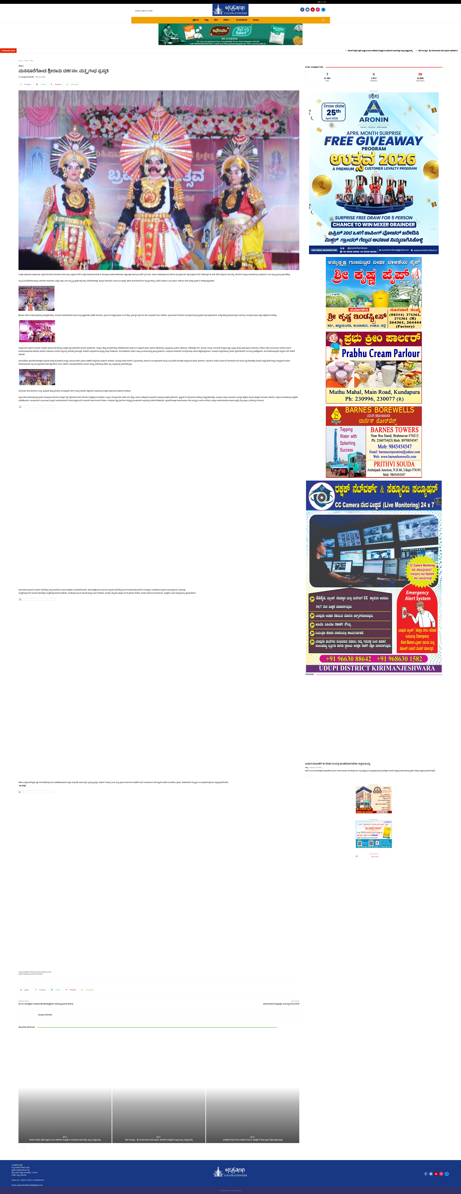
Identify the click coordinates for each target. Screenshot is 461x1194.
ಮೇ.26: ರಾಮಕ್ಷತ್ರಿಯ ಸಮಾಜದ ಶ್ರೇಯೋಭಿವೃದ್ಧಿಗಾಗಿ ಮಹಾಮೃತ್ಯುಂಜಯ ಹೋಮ (45, 1004)
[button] (323, 20)
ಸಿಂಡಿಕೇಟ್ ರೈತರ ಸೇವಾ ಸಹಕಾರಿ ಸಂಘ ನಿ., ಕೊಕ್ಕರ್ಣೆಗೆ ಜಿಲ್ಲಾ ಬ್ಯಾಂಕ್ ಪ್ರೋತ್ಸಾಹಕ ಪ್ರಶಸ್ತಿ (260, 51)
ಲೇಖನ (31, 61)
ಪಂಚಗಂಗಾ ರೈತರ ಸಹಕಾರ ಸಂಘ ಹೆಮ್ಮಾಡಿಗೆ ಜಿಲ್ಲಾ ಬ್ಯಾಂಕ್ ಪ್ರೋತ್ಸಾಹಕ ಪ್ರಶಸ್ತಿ (317, 51)
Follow (374, 73)
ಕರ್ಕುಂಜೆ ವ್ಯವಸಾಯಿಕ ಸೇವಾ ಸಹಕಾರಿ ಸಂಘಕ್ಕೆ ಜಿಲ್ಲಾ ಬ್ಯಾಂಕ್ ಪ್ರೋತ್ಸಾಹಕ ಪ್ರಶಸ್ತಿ (432, 51)
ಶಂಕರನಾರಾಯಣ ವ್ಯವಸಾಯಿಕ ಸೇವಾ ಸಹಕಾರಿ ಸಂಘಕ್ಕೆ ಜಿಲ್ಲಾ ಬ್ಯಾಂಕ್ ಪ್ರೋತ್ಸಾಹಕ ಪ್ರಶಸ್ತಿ (374, 51)
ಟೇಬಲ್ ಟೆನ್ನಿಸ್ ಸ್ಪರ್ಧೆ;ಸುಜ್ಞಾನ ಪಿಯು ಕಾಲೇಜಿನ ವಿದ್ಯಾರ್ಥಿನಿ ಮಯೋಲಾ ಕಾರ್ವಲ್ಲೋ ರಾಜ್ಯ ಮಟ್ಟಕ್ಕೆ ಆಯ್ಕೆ (127, 51)
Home (20, 61)
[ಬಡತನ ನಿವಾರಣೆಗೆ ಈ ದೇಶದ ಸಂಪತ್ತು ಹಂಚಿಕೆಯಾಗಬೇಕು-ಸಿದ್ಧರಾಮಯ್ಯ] (374, 720)
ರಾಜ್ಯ (306, 768)
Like (327, 73)
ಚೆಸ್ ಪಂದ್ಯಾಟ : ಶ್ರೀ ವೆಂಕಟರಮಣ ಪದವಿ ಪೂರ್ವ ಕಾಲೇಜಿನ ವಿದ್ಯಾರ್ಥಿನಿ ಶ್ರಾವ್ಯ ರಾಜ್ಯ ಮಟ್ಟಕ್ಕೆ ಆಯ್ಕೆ (196, 51)
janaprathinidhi (27, 77)
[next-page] (23, 1147)
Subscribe (420, 73)
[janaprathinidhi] (230, 9)
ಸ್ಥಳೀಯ (65, 1137)
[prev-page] (19, 1147)
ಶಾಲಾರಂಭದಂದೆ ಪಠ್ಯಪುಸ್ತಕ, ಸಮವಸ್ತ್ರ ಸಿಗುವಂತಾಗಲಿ (281, 1004)
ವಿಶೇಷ (26, 61)
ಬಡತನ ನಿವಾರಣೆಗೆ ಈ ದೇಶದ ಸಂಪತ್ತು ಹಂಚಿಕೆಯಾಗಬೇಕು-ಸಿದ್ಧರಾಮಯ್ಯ (337, 764)
